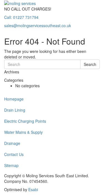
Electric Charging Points (25, 121)
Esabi (33, 189)
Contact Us (14, 154)
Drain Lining (14, 110)
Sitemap (11, 165)
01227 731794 (21, 17)
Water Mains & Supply (23, 132)
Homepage (14, 99)
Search (90, 64)
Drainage (12, 143)
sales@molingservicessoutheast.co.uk (37, 25)
